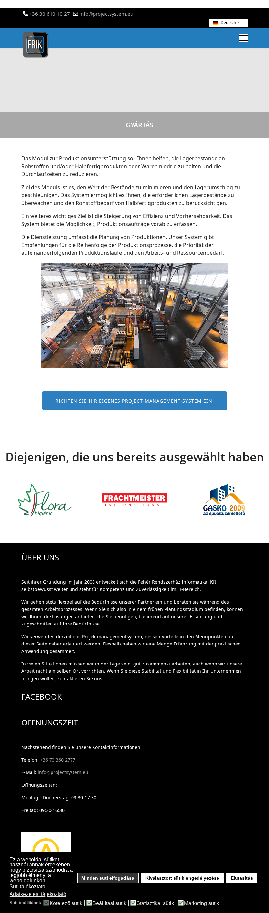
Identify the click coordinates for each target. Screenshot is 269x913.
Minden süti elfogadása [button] (107, 878)
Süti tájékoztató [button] (27, 886)
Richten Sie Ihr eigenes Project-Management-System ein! (134, 401)
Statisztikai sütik (155, 903)
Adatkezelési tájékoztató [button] (38, 894)
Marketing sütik (201, 903)
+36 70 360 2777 (57, 760)
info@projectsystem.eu (106, 13)
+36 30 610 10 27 (49, 13)
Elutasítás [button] (242, 878)
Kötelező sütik (66, 903)
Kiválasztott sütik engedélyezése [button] (182, 878)
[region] (134, 72)
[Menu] (243, 38)
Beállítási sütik (109, 903)
